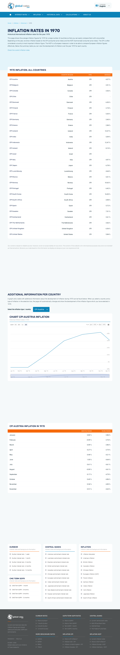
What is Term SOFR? (71, 623)
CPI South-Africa (16, 200)
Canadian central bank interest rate (58, 570)
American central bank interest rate (58, 554)
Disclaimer (11, 639)
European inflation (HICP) (91, 574)
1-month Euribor (42, 623)
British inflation (88, 562)
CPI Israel (13, 154)
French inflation (88, 578)
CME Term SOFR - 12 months (20, 597)
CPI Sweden (14, 211)
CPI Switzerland (15, 217)
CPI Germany (14, 119)
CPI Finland (14, 108)
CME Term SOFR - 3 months (20, 590)
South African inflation (90, 598)
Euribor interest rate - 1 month (21, 558)
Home (9, 23)
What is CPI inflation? (71, 639)
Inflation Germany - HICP (99, 647)
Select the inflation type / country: (19, 309)
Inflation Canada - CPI (71, 647)
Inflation (37, 15)
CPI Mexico (14, 177)
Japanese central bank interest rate (58, 586)
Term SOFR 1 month (71, 626)
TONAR (40, 647)
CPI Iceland (14, 131)
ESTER (40, 641)
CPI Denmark (14, 102)
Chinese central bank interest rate (58, 574)
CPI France (13, 114)
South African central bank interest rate (60, 598)
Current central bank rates (100, 620)
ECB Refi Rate (96, 626)
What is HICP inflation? (99, 641)
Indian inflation (87, 586)
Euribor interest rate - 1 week (20, 554)
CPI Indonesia (15, 142)
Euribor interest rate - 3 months (21, 562)
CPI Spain (13, 205)
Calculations (72, 15)
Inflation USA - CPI (70, 641)
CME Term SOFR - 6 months (20, 593)
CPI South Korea (15, 194)
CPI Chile (13, 96)
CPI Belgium (14, 85)
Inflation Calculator (89, 554)
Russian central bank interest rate (58, 594)
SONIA (39, 644)
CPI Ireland (14, 148)
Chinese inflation (88, 570)
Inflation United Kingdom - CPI (74, 644)
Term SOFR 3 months (71, 629)
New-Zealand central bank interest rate (59, 590)
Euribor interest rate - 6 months (21, 566)
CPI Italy (13, 160)
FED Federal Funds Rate (99, 629)
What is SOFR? (69, 620)
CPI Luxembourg (16, 171)
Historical (24, 23)
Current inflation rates (98, 639)
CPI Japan (13, 165)
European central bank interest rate (58, 578)
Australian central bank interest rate (59, 558)
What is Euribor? (43, 620)
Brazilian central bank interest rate (58, 562)
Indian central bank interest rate (57, 582)
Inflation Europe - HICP (98, 644)
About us (87, 15)
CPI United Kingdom (17, 228)
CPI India (13, 137)
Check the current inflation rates (19, 50)
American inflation (88, 558)
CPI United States (16, 234)
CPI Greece (14, 125)
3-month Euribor (42, 626)
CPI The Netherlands (17, 223)
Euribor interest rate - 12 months (22, 570)
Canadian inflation (88, 566)
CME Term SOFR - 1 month (20, 585)
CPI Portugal (14, 188)
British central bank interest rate (57, 566)
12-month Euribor (43, 629)
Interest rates (21, 15)
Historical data (53, 15)
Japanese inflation (89, 594)
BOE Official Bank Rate (98, 623)
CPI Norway (14, 182)
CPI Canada (14, 91)
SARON (40, 639)
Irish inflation (87, 590)
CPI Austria (14, 79)
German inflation (88, 582)
